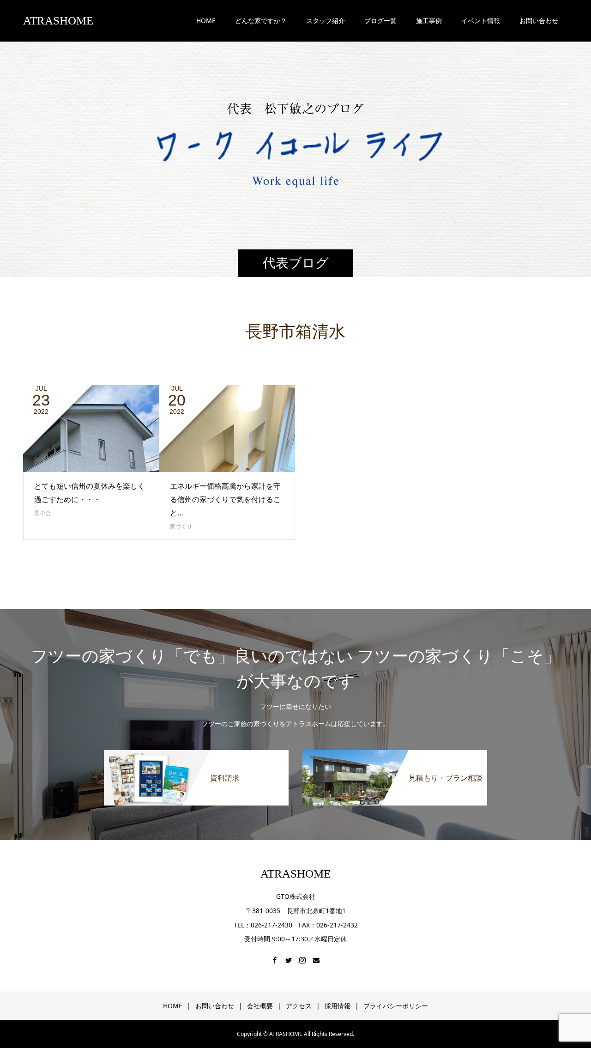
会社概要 (260, 1005)
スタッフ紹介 (325, 20)
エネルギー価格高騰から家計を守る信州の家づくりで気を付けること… (225, 499)
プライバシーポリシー (395, 1005)
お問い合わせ (214, 1005)
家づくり (181, 526)
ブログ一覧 (380, 20)
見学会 (42, 513)
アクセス (299, 1005)
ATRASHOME (58, 20)
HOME (206, 20)
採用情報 (337, 1005)
